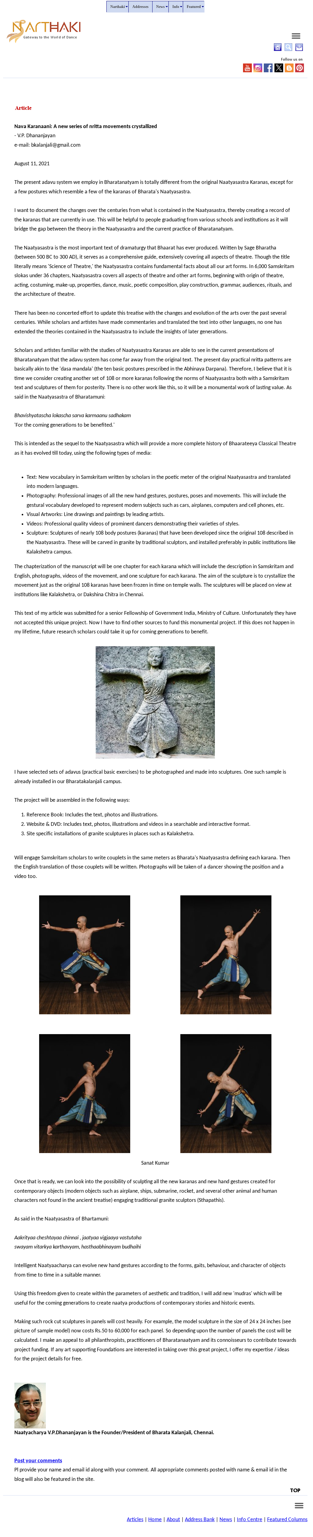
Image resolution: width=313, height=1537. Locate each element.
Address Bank (200, 1520)
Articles (135, 1520)
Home (155, 1520)
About (173, 1520)
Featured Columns (287, 1520)
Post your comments (38, 1461)
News (225, 1520)
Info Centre (249, 1520)
